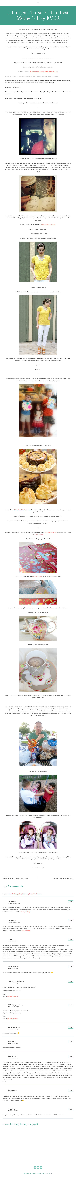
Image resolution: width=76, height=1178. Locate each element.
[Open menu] (38, 3)
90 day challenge (25, 912)
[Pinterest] (41, 1167)
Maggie (10, 1109)
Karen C (10, 1056)
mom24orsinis (12, 1027)
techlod (10, 901)
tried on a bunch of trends (47, 224)
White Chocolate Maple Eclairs (22, 510)
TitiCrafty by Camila (14, 981)
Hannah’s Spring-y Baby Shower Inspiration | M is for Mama (24, 894)
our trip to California (50, 532)
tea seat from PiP (37, 576)
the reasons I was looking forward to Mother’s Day (43, 71)
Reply (71, 901)
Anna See (11, 1042)
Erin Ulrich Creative (46, 1173)
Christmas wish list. (38, 534)
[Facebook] (38, 1167)
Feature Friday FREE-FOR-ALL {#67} (63, 877)
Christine (11, 1090)
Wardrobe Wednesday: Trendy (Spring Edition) (15, 877)
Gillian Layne (12, 967)
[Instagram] (35, 1167)
